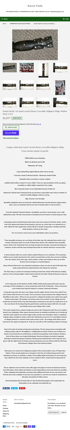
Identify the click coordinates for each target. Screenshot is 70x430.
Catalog (5, 408)
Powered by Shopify (21, 423)
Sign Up (64, 412)
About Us (6, 411)
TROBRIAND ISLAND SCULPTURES (20, 24)
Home (4, 24)
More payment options (11, 138)
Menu (5, 19)
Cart (67, 19)
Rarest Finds (35, 6)
